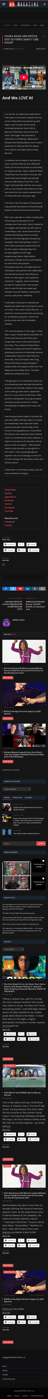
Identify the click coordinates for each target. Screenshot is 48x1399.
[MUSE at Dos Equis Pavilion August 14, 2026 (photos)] (24, 694)
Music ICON (17, 797)
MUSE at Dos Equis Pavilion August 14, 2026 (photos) (20, 924)
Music (44, 49)
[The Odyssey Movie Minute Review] (6, 833)
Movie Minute (9, 1066)
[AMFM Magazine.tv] (24, 4)
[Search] (44, 4)
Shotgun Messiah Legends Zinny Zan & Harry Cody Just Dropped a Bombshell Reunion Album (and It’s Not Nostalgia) (24, 754)
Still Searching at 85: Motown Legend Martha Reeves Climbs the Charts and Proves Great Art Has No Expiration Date (23, 670)
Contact (5, 1375)
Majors (38, 49)
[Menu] (3, 4)
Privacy (4, 1370)
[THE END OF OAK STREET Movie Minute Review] (24, 1075)
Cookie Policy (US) (8, 1379)
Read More (8, 678)
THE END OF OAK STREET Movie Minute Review (18, 913)
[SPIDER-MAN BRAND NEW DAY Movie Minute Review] (6, 807)
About (4, 1366)
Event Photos (10, 1272)
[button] (16, 875)
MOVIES (7, 797)
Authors (8, 957)
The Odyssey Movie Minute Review (26, 833)
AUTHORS (28, 797)
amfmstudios (9, 49)
